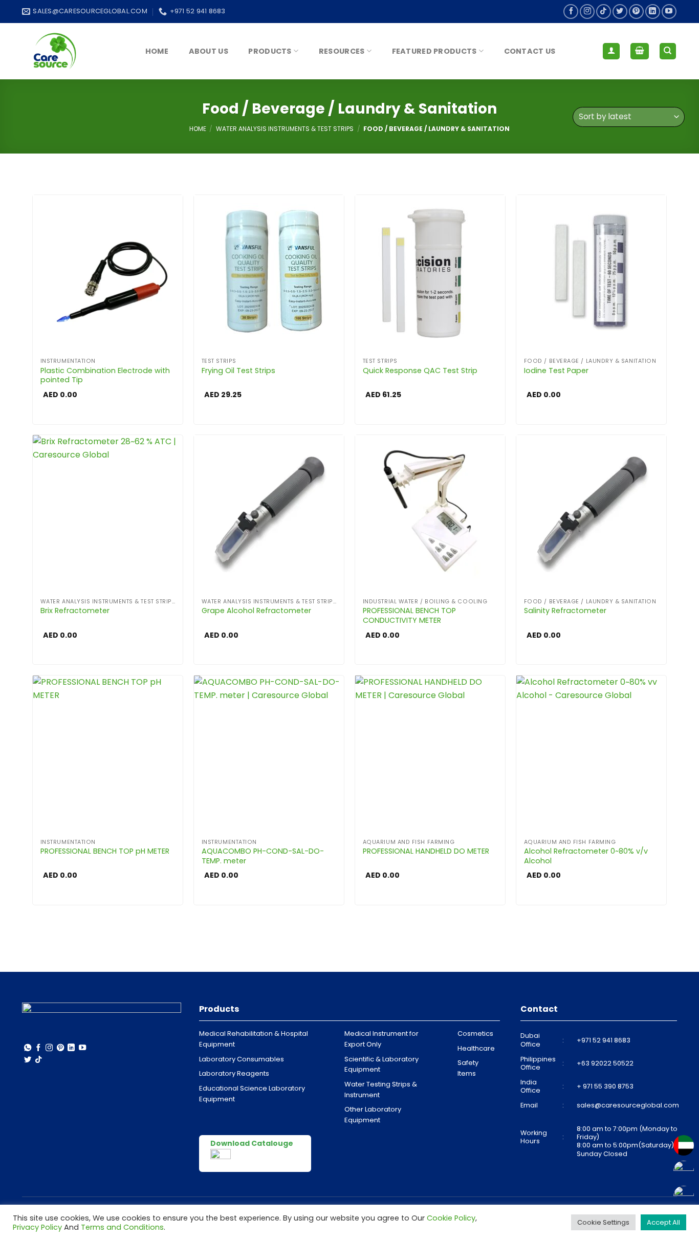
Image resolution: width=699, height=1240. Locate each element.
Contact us (530, 51)
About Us (208, 51)
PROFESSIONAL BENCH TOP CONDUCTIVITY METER (409, 615)
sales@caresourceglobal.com (628, 1105)
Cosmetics (475, 1033)
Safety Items (467, 1068)
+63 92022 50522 (605, 1063)
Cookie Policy (451, 1218)
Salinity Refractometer (565, 611)
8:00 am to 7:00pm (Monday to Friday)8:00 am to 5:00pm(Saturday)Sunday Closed (627, 1141)
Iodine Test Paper (556, 371)
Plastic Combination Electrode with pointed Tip (105, 375)
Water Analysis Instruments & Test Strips (285, 128)
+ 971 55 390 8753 (605, 1086)
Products (269, 51)
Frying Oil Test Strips (238, 371)
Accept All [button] (663, 1222)
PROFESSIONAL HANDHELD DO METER (426, 851)
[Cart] (639, 51)
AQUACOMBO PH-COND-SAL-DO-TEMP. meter (263, 855)
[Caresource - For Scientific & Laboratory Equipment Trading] (73, 51)
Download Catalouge (251, 1143)
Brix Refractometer (75, 611)
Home (156, 51)
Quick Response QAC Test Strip (420, 371)
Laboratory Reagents (234, 1073)
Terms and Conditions (122, 1227)
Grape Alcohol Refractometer (256, 611)
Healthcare (476, 1048)
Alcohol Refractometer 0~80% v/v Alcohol (586, 855)
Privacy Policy (37, 1227)
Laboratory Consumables (241, 1059)
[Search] (668, 51)
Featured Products (434, 51)
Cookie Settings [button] (603, 1222)
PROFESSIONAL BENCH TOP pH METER (104, 851)
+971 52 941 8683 (603, 1040)
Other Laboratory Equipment (372, 1114)
